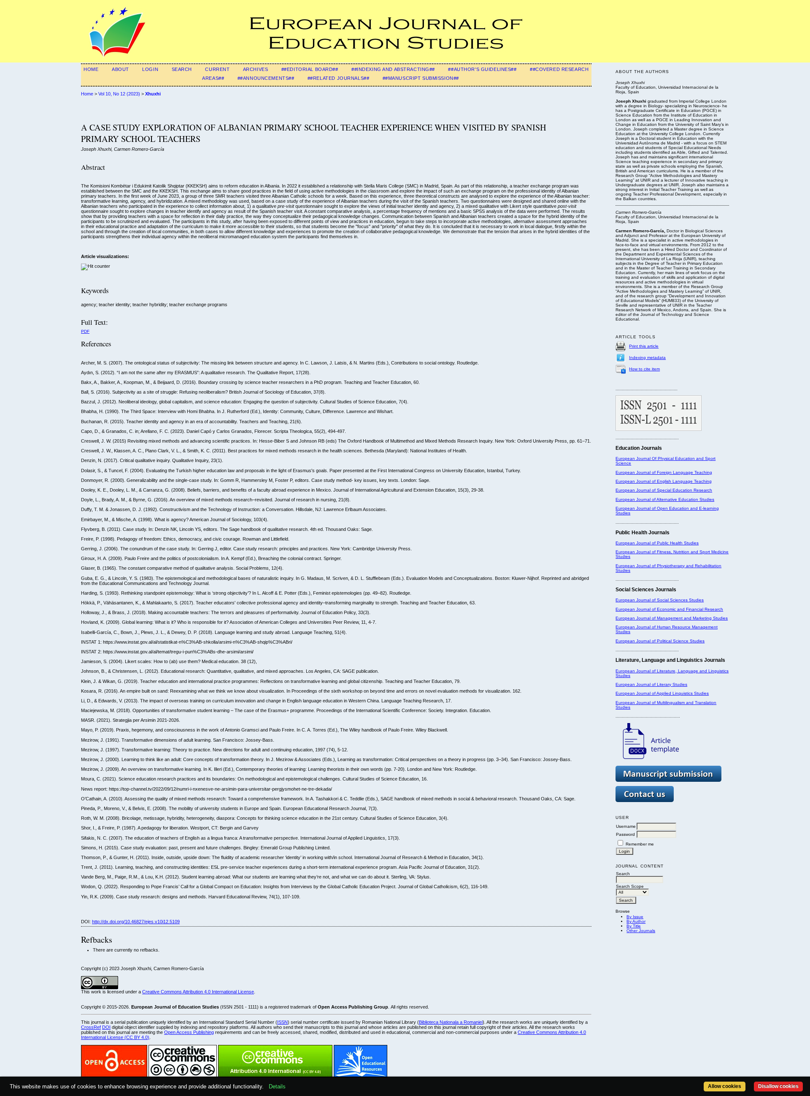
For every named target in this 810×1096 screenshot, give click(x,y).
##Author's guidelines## (482, 69)
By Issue (634, 916)
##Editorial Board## (309, 69)
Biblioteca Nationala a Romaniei (451, 1022)
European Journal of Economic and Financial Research (669, 609)
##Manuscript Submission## (421, 78)
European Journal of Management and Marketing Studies (672, 618)
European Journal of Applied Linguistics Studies (662, 693)
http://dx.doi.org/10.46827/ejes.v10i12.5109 (136, 921)
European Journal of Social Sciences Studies (660, 600)
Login (150, 69)
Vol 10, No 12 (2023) (119, 93)
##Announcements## (266, 78)
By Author (635, 921)
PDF (85, 331)
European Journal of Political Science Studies (660, 641)
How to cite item (644, 369)
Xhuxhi (153, 93)
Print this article (644, 346)
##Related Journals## (338, 78)
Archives (255, 69)
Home (91, 69)
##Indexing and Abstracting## (393, 69)
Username (626, 826)
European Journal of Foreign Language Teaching (664, 472)
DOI (106, 1027)
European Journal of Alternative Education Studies (665, 499)
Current (217, 69)
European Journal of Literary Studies (651, 684)
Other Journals (640, 930)
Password (625, 834)
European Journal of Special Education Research (664, 490)
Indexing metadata (647, 357)
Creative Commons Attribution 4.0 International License (198, 991)
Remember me (640, 844)
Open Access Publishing (189, 1032)
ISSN (282, 1022)
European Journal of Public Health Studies (657, 543)
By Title (633, 926)
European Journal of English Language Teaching (664, 481)
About (120, 69)
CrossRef (91, 1027)
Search (182, 69)
